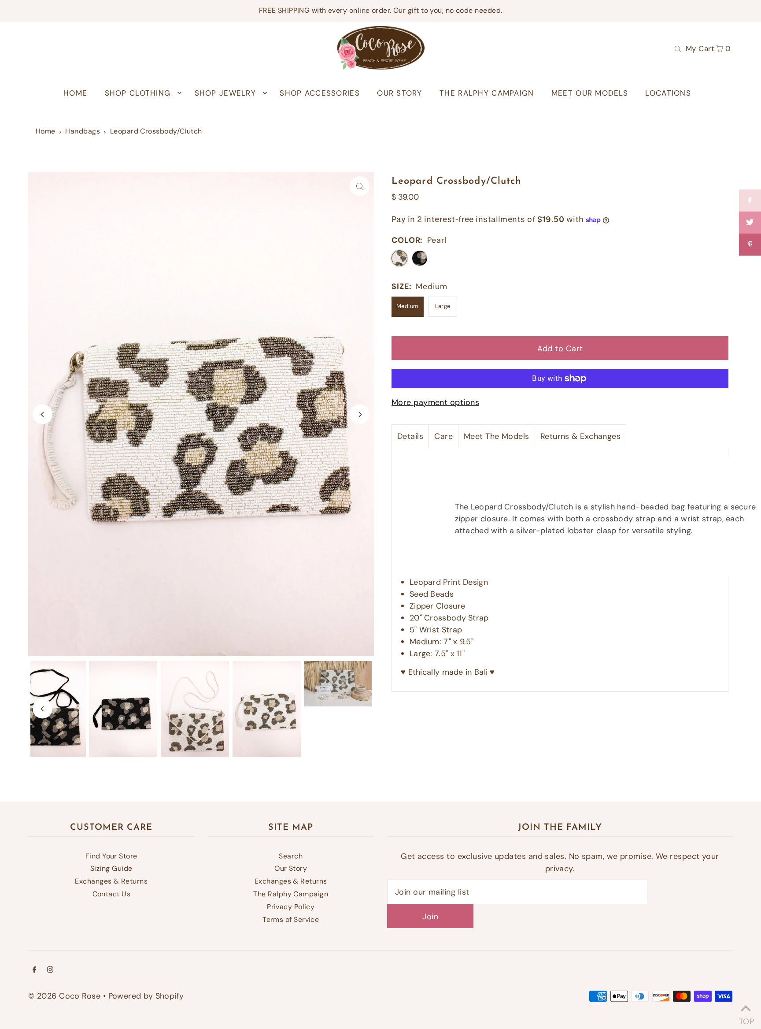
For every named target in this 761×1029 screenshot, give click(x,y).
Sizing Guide (111, 868)
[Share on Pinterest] (750, 245)
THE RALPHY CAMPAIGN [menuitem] (487, 93)
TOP (745, 1018)
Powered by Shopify (146, 996)
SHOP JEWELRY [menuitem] (225, 93)
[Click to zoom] (359, 186)
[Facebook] (34, 970)
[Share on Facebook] (750, 200)
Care (443, 436)
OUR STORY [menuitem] (399, 93)
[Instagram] (50, 970)
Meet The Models (496, 436)
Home (45, 131)
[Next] (359, 414)
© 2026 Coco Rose (64, 996)
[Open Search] (677, 48)
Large (443, 306)
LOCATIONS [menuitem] (668, 93)
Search (291, 856)
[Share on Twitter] (750, 223)
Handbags (82, 131)
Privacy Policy (290, 906)
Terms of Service (290, 919)
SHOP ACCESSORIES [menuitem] (319, 93)
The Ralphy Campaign (290, 894)
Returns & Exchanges (580, 436)
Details (410, 436)
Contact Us (111, 894)
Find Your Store (111, 856)
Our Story (290, 868)
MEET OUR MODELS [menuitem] (589, 93)
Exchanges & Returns (111, 881)
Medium (407, 306)
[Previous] (42, 414)
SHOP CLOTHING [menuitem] (138, 93)
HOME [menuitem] (75, 93)
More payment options (435, 402)
